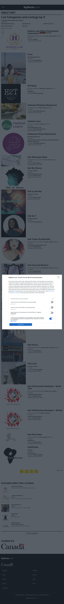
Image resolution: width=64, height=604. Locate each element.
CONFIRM (21, 324)
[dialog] (32, 302)
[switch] (51, 302)
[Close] (59, 277)
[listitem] (32, 298)
